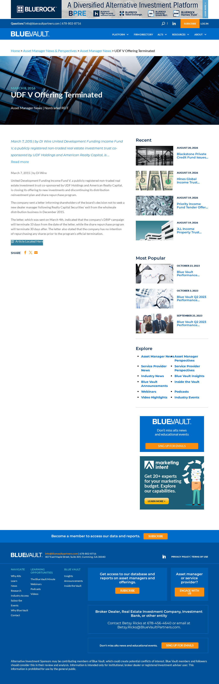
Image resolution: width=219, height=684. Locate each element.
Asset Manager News (95, 51)
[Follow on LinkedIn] (165, 557)
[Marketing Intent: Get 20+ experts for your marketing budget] (172, 509)
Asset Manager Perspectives (186, 358)
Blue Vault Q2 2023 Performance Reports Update (191, 298)
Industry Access (20, 595)
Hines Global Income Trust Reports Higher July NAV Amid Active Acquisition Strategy (192, 180)
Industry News (152, 376)
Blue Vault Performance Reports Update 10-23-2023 (192, 273)
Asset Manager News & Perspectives (50, 51)
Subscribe (190, 23)
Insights (68, 576)
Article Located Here (29, 241)
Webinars (148, 392)
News (14, 585)
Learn (14, 580)
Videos (34, 593)
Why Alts (16, 576)
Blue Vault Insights (189, 376)
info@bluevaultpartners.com (42, 23)
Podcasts (182, 392)
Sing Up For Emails (172, 446)
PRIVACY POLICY (180, 556)
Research (16, 590)
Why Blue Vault (19, 610)
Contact (15, 615)
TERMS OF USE (200, 556)
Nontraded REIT (56, 108)
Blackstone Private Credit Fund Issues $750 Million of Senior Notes (191, 155)
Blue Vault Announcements (154, 384)
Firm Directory (143, 34)
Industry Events (187, 397)
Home (15, 51)
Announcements (73, 580)
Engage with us (189, 592)
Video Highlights (154, 397)
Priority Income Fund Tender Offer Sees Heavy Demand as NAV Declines (191, 205)
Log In (204, 23)
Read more (20, 162)
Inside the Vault (187, 382)
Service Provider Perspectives (187, 368)
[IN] (174, 23)
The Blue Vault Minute (43, 579)
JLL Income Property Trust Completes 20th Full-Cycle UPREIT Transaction (190, 230)
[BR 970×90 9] (109, 18)
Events (14, 605)
